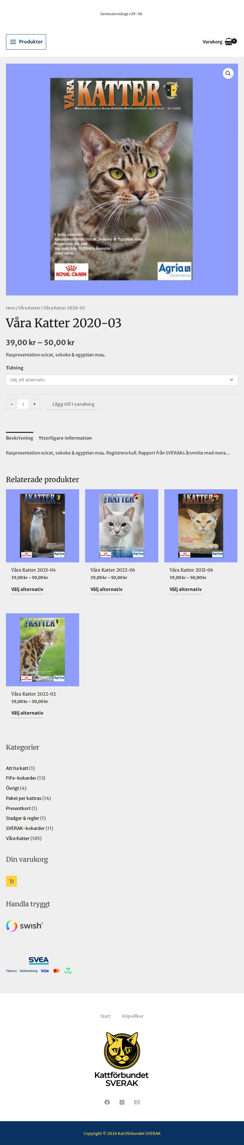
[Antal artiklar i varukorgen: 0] (11, 881)
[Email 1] (137, 1102)
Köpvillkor (133, 1016)
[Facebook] (107, 1102)
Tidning (15, 368)
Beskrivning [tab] (19, 438)
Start (105, 1016)
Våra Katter (29, 308)
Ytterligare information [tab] (65, 438)
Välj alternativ (27, 589)
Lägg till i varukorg (73, 404)
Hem (10, 308)
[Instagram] (122, 1102)
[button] (228, 73)
